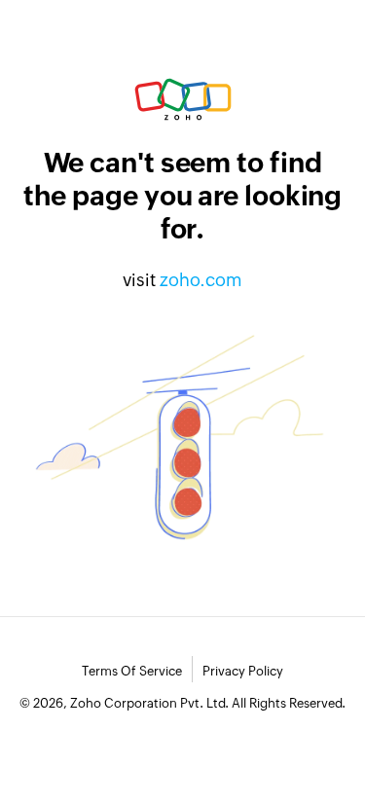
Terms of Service (132, 671)
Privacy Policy (242, 671)
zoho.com (201, 280)
